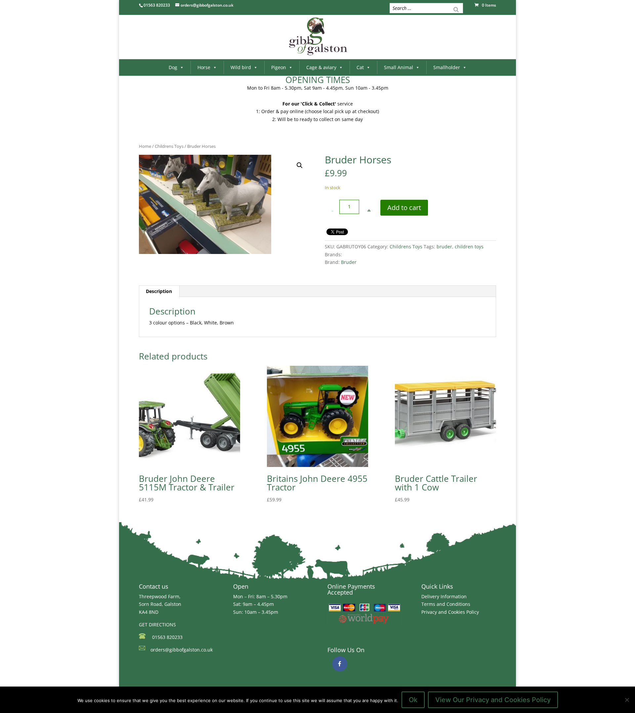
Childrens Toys (169, 146)
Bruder (349, 262)
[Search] (456, 9)
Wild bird (241, 67)
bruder (444, 246)
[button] (300, 165)
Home (145, 146)
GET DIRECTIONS (157, 624)
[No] (626, 699)
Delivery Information (444, 596)
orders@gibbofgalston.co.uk (181, 650)
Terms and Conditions (445, 604)
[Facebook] (339, 663)
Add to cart (404, 207)
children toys (469, 246)
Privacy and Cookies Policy (450, 612)
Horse (203, 67)
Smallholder (446, 67)
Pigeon (278, 67)
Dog (173, 67)
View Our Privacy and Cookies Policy (493, 700)
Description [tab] (159, 291)
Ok (413, 700)
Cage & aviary (321, 67)
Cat (360, 67)
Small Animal (398, 67)
